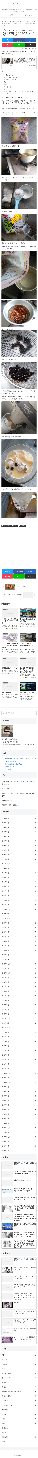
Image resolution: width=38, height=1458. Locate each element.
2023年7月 (19, 932)
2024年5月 (19, 886)
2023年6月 (19, 936)
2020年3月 (19, 1114)
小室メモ (19, 1414)
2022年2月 (19, 1009)
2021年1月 (19, 1068)
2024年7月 (19, 877)
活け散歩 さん (9, 766)
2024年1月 (19, 905)
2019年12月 (19, 1128)
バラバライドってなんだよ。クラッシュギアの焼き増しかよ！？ (19, 783)
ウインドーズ (19, 1378)
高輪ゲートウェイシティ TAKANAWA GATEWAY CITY (18, 795)
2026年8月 (19, 818)
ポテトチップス (7, 800)
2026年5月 (19, 832)
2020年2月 (19, 1119)
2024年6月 (19, 882)
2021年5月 (19, 1050)
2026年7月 (19, 823)
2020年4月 (19, 1109)
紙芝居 (19, 1432)
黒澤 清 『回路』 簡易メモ (10, 805)
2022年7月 (19, 987)
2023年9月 (19, 923)
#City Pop (19, 1359)
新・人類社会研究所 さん (13, 764)
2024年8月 (19, 873)
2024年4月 (19, 891)
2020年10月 (19, 1082)
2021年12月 (19, 1018)
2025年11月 (19, 855)
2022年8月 (19, 982)
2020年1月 (19, 1123)
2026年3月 (19, 841)
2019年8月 (19, 1146)
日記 (19, 1419)
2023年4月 (19, 946)
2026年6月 (19, 827)
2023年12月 (19, 909)
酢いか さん (9, 769)
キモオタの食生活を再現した (19, 1391)
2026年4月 (19, 836)
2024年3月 (19, 895)
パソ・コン (19, 1400)
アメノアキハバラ (8, 789)
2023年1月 (19, 959)
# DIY (19, 1355)
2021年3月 (19, 1059)
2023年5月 (19, 941)
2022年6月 (19, 991)
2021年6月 (19, 1046)
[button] (34, 713)
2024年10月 (19, 864)
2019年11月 (19, 1132)
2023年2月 (19, 955)
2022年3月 (19, 1005)
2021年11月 (19, 1023)
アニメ (19, 1369)
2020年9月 (19, 1087)
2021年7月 (19, 1041)
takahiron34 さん (10, 761)
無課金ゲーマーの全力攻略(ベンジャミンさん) (20, 758)
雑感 (19, 1441)
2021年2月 (19, 1064)
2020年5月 (19, 1105)
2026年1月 (19, 850)
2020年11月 (19, 1078)
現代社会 (19, 1428)
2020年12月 (19, 1073)
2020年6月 (19, 1100)
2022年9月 (19, 977)
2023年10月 (19, 918)
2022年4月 (19, 1000)
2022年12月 (19, 964)
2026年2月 (19, 845)
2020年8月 (19, 1091)
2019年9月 (19, 1141)
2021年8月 (19, 1037)
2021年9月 (19, 1032)
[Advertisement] (19, 548)
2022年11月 (19, 968)
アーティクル (7, 525)
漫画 (19, 1423)
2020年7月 (19, 1096)
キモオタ (15, 525)
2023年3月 (19, 950)
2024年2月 (19, 900)
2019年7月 (19, 1150)
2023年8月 (19, 927)
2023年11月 (19, 914)
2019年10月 (19, 1137)
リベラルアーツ (19, 1405)
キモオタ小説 (19, 1396)
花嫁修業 (23, 525)
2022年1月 (19, 1014)
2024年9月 (19, 868)
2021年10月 (19, 1027)
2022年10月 (19, 973)
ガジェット (19, 1382)
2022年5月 (19, 996)
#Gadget (19, 1364)
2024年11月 (19, 859)
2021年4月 (19, 1055)
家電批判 (19, 1410)
